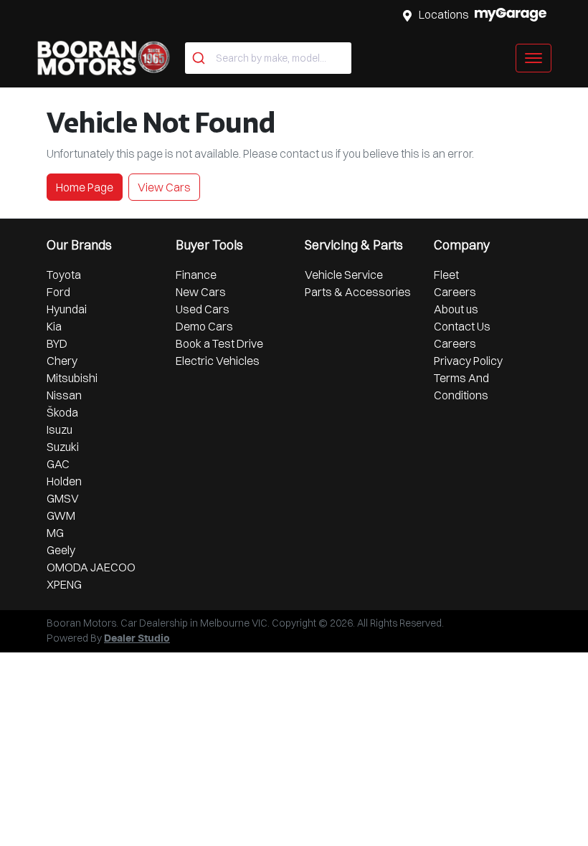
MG (55, 533)
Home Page (84, 187)
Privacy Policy (468, 360)
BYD (57, 343)
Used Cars (202, 309)
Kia (54, 326)
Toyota (64, 274)
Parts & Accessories (358, 292)
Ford (58, 292)
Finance (196, 274)
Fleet (446, 274)
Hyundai (67, 309)
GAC (58, 464)
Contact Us (462, 326)
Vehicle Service (344, 274)
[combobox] (268, 58)
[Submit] (200, 58)
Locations (444, 14)
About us (456, 309)
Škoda (62, 412)
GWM (61, 515)
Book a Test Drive (219, 343)
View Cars (164, 187)
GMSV (63, 498)
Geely (61, 550)
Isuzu (59, 429)
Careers (455, 292)
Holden (64, 481)
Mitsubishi (72, 378)
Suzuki (63, 446)
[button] (533, 58)
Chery (62, 360)
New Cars (201, 292)
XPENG (64, 584)
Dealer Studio (137, 639)
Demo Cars (204, 326)
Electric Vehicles (218, 360)
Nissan (64, 395)
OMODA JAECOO (91, 567)
